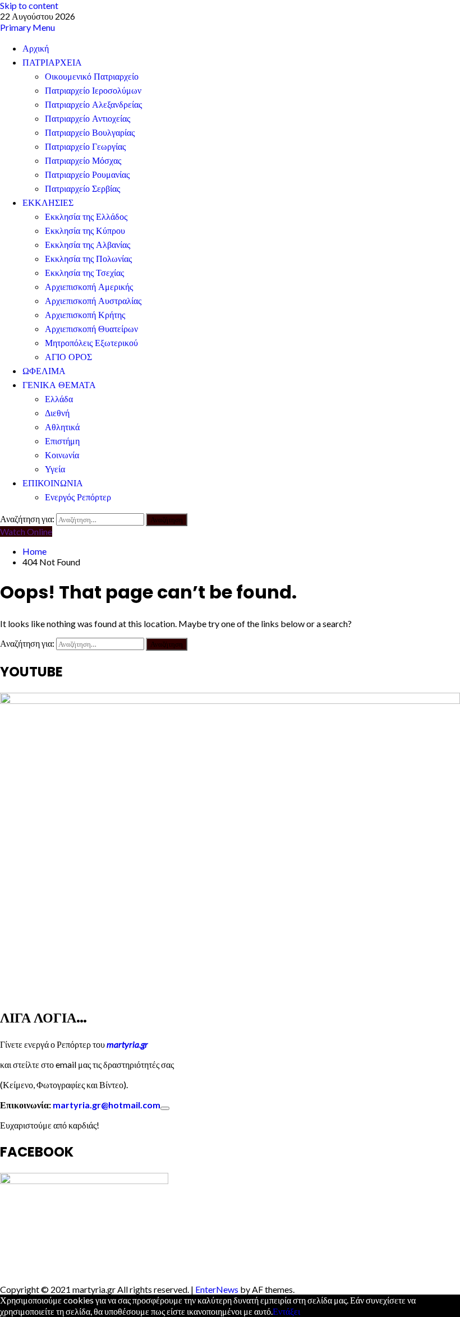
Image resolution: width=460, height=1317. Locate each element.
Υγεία (55, 469)
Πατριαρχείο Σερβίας (82, 188)
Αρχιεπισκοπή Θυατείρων (91, 329)
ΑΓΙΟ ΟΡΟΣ (68, 357)
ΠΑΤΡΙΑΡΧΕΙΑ (52, 62)
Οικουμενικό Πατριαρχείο (92, 76)
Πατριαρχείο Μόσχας (83, 160)
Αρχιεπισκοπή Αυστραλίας (93, 300)
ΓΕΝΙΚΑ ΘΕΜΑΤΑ (59, 385)
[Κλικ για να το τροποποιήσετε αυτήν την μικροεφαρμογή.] (164, 1108)
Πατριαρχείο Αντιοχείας (87, 118)
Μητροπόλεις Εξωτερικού (91, 343)
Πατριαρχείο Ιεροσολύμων (93, 90)
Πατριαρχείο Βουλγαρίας (90, 132)
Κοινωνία (62, 455)
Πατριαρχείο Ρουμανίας (87, 174)
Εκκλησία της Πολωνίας (88, 258)
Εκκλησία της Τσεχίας (84, 272)
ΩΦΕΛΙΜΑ (44, 371)
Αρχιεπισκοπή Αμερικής (89, 286)
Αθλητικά (62, 427)
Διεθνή (57, 413)
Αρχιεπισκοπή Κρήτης (85, 314)
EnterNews (216, 1289)
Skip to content (29, 5)
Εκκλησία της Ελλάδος (86, 216)
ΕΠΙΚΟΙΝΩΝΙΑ (52, 483)
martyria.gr (126, 1044)
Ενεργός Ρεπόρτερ (78, 497)
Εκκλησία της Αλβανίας (87, 244)
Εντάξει (286, 1311)
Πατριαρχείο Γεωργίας (85, 146)
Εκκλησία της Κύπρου (85, 230)
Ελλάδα (59, 399)
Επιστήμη (62, 441)
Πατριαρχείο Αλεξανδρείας (93, 104)
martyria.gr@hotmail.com (106, 1104)
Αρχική (35, 48)
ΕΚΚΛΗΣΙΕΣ (47, 202)
